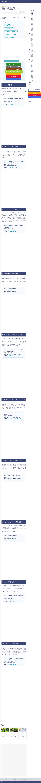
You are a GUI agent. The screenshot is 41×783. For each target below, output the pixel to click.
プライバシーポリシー (5, 781)
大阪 (32, 50)
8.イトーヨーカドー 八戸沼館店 (10, 34)
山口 (32, 64)
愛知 (32, 34)
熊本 (32, 72)
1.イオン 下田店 (7, 24)
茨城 (32, 28)
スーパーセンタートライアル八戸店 (14, 418)
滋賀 (32, 54)
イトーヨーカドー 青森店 (12, 167)
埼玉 (32, 25)
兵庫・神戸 (33, 51)
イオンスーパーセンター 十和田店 (14, 355)
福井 (32, 46)
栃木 (32, 29)
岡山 (32, 65)
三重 (32, 44)
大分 (32, 75)
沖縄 (32, 80)
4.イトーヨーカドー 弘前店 (9, 28)
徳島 (32, 70)
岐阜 (32, 39)
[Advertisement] (14, 50)
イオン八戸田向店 (11, 601)
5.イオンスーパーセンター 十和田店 (11, 30)
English (29, 101)
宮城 (32, 14)
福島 (32, 19)
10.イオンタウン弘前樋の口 (9, 37)
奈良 (32, 55)
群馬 (32, 30)
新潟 (32, 35)
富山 (32, 40)
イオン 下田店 (10, 104)
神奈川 (32, 24)
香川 (32, 66)
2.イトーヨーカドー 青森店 (9, 25)
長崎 (32, 76)
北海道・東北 (32, 10)
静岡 (32, 38)
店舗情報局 (4, 1)
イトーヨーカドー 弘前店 (12, 292)
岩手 (32, 18)
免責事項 (11, 781)
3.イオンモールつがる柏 (8, 27)
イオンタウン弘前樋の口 (12, 664)
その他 (31, 84)
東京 (32, 23)
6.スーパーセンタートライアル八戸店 (11, 31)
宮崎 (32, 77)
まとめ (31, 82)
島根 (32, 61)
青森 (32, 13)
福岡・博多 (33, 71)
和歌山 (32, 56)
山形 (32, 17)
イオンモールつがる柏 (12, 231)
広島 (32, 60)
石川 (32, 45)
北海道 (32, 12)
